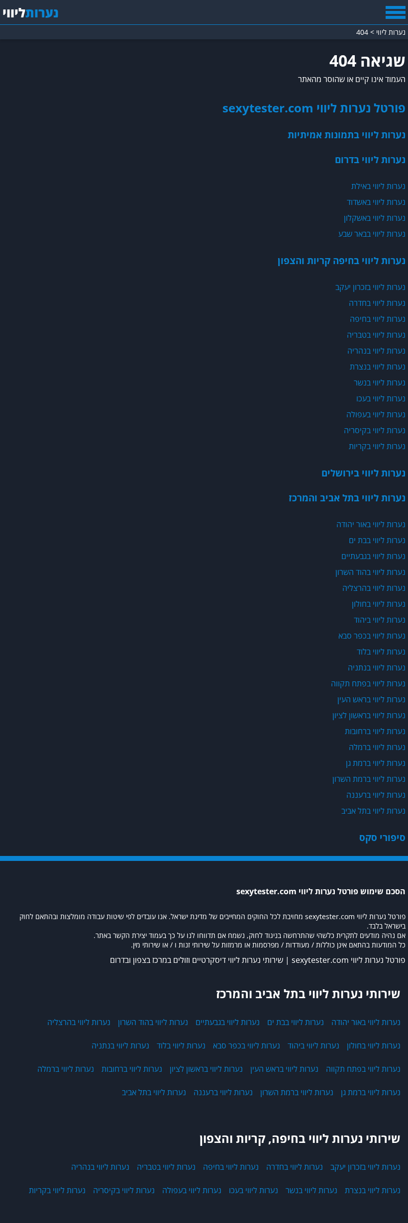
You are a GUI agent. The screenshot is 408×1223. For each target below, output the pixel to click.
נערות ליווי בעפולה (376, 414)
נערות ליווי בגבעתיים (373, 556)
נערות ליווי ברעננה (376, 794)
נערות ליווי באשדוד (376, 201)
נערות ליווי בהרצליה (374, 587)
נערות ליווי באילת (378, 186)
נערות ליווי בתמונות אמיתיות (347, 134)
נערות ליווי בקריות (377, 446)
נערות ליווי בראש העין (371, 699)
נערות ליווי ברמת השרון (369, 778)
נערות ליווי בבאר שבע (372, 233)
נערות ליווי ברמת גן (376, 762)
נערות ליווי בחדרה (377, 302)
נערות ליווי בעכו (381, 398)
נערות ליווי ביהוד (380, 619)
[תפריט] (395, 12)
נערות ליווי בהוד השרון (370, 571)
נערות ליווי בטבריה (376, 334)
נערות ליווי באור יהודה (371, 524)
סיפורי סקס (382, 837)
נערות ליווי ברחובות (375, 731)
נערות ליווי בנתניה (377, 667)
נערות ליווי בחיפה (378, 318)
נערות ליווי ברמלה (377, 747)
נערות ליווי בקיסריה (375, 430)
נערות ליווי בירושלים (363, 473)
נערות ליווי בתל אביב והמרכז (347, 497)
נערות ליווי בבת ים (377, 540)
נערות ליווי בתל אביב (373, 810)
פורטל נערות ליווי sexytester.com (314, 107)
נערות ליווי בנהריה (376, 350)
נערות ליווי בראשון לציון (369, 715)
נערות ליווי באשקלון (375, 217)
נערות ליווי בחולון (379, 603)
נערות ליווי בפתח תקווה (368, 683)
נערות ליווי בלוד (381, 651)
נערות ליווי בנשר (380, 382)
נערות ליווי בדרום (370, 159)
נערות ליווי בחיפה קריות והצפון (342, 260)
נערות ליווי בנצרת (378, 366)
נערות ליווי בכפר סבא (372, 635)
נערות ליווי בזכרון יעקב (370, 287)
